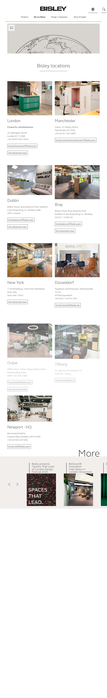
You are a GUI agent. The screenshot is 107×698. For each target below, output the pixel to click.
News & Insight (80, 17)
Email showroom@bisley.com (22, 146)
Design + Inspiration (59, 17)
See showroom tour (17, 153)
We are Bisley (40, 17)
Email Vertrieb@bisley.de (68, 305)
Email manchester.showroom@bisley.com (75, 140)
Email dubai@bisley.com (19, 382)
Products (24, 17)
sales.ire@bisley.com (23, 220)
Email (11, 220)
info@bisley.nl (67, 380)
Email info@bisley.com (19, 446)
